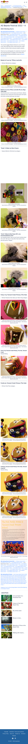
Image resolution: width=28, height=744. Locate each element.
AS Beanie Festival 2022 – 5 (16, 34)
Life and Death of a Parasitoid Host (18, 596)
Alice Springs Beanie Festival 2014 (10, 576)
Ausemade (17, 741)
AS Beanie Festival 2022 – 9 (10, 36)
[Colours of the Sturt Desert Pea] (6, 605)
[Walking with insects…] (6, 635)
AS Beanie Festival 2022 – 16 (14, 40)
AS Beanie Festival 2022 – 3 (18, 562)
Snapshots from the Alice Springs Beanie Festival (11, 587)
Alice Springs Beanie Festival (6, 574)
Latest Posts (4, 592)
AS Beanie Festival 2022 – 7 (13, 35)
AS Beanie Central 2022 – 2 (6, 562)
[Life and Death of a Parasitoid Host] (6, 598)
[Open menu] (26, 2)
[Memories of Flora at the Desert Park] (6, 627)
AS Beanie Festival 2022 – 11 (7, 38)
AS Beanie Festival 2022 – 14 (17, 39)
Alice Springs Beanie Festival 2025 (8, 582)
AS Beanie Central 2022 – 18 (14, 42)
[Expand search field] (24, 2)
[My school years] (6, 613)
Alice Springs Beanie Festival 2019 (13, 578)
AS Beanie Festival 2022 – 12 (19, 38)
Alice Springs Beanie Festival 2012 (8, 575)
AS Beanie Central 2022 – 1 (21, 31)
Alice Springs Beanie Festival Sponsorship (12, 583)
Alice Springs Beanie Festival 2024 (19, 580)
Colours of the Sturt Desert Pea (18, 604)
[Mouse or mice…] (6, 620)
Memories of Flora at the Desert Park (19, 626)
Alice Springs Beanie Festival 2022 (7, 31)
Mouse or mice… (17, 618)
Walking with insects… (18, 632)
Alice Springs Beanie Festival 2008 (20, 574)
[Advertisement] (14, 167)
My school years (17, 610)
